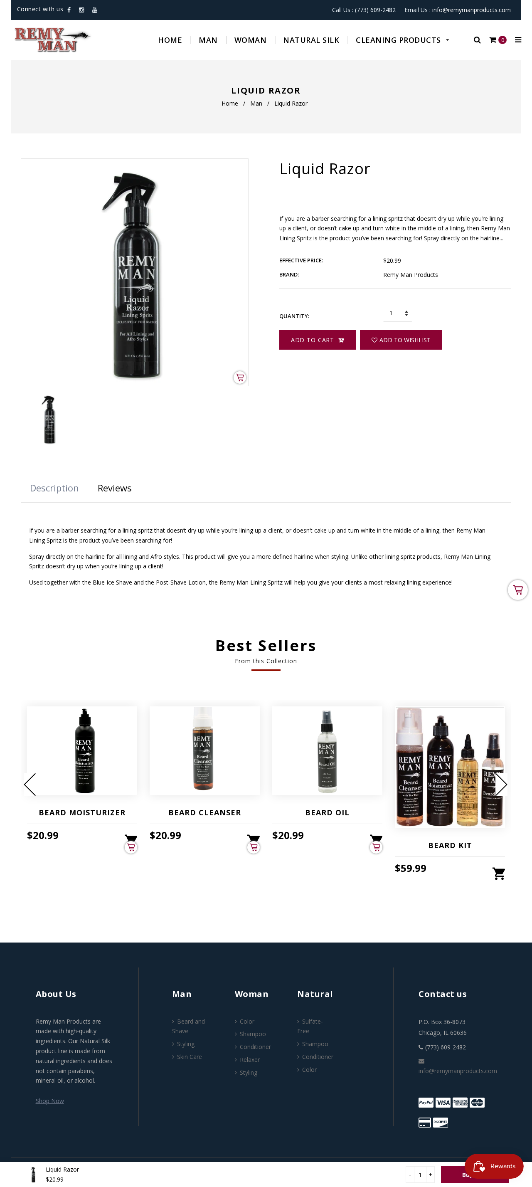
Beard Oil (327, 812)
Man (208, 40)
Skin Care (189, 1057)
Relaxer (250, 1060)
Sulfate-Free (310, 1026)
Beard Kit (450, 845)
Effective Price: (301, 260)
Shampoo (253, 1034)
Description (54, 487)
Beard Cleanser (204, 812)
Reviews (115, 487)
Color (247, 1021)
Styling (186, 1044)
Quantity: (294, 316)
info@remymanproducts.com (471, 10)
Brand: (289, 274)
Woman (250, 40)
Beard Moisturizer (82, 812)
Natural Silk (311, 40)
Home (170, 40)
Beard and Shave (188, 1026)
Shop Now (50, 1101)
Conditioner (255, 1047)
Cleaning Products (399, 40)
